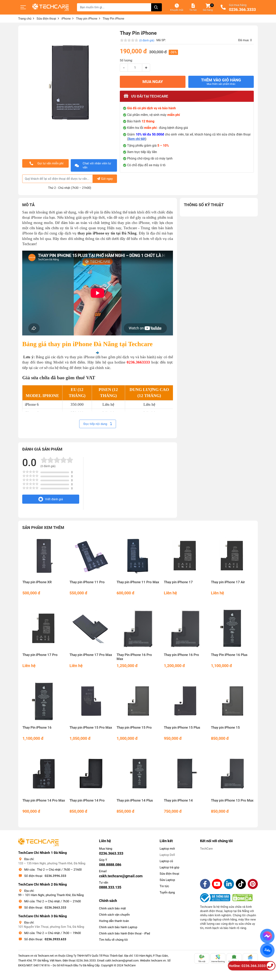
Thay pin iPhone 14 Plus (135, 800)
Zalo (267, 950)
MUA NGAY (152, 81)
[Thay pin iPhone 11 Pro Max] (138, 556)
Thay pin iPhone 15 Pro (134, 727)
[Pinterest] (253, 884)
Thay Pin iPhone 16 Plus (229, 655)
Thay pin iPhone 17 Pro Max (91, 655)
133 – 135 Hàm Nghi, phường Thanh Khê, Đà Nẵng (51, 863)
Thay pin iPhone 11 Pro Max (138, 582)
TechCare (206, 848)
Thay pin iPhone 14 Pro (87, 800)
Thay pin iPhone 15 (225, 727)
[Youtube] (217, 884)
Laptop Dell (167, 855)
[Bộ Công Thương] (216, 898)
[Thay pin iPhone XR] (43, 556)
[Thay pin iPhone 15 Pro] (138, 701)
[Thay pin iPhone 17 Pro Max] (91, 628)
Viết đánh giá (54, 499)
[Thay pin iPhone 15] (232, 701)
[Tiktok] (241, 884)
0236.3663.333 (55, 907)
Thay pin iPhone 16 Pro (181, 655)
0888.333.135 (110, 887)
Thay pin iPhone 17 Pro (40, 655)
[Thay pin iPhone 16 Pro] (185, 628)
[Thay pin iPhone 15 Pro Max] (91, 701)
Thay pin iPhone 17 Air (228, 582)
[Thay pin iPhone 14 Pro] (91, 774)
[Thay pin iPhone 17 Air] (232, 556)
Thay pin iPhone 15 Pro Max (91, 727)
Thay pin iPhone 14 (178, 800)
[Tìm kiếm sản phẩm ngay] (156, 7)
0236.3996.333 (55, 876)
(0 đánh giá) (146, 40)
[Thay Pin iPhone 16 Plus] (232, 628)
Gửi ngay (107, 179)
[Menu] (23, 7)
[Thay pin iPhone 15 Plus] (185, 701)
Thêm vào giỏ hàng (221, 81)
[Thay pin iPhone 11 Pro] (91, 556)
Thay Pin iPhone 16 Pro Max (134, 657)
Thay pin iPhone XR (37, 582)
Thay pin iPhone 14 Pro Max (43, 800)
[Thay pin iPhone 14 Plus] (138, 774)
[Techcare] (50, 7)
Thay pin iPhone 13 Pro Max (232, 800)
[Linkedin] (229, 884)
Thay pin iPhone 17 (178, 582)
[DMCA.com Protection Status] (242, 897)
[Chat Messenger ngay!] (267, 936)
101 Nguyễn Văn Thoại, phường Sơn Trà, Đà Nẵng (51, 927)
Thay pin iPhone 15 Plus (182, 727)
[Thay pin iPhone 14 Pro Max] (43, 774)
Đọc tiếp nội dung (95, 424)
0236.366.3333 (242, 10)
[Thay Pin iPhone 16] (43, 701)
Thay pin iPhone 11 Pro (87, 582)
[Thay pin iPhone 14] (185, 774)
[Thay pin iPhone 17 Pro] (43, 628)
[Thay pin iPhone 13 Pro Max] (232, 774)
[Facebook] (205, 884)
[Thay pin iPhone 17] (185, 556)
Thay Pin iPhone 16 (37, 727)
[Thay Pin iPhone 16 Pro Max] (138, 628)
